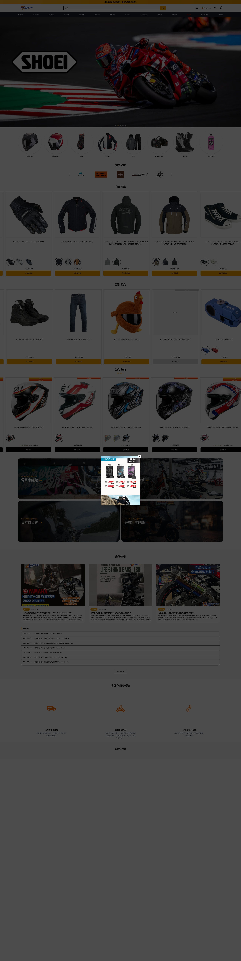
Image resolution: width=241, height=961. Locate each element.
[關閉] (139, 456)
